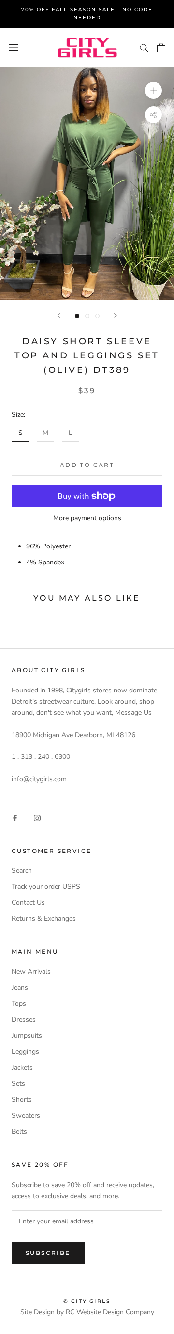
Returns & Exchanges (44, 918)
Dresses (24, 1019)
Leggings (25, 1051)
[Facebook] (15, 817)
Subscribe (48, 1252)
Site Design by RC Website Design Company (87, 1312)
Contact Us (28, 902)
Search (22, 870)
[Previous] (59, 315)
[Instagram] (37, 817)
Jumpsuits (27, 1035)
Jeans (20, 987)
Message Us (133, 712)
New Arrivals (31, 971)
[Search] (144, 47)
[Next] (115, 315)
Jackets (22, 1067)
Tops (19, 1003)
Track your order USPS (46, 886)
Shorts (22, 1099)
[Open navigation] (13, 47)
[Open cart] (161, 47)
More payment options (87, 518)
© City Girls (87, 1301)
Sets (18, 1083)
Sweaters (26, 1115)
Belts (19, 1131)
